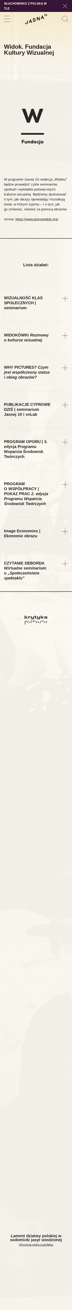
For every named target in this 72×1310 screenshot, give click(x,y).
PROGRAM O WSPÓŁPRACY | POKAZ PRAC (26, 494)
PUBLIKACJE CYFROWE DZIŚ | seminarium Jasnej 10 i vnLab (27, 409)
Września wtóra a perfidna (36, 1244)
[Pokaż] (65, 298)
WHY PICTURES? (27, 372)
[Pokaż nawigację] (7, 19)
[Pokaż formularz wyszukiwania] (65, 19)
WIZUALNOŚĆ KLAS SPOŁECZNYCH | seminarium (23, 303)
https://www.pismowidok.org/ (36, 219)
